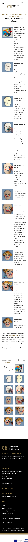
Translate (7, 362)
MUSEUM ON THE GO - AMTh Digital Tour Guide (12, 504)
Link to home (11, 448)
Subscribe (7, 463)
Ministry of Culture (7, 508)
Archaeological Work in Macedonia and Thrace (14, 516)
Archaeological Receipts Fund (9, 510)
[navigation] (4, 2)
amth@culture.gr (13, 335)
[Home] (14, 7)
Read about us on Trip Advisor (9, 496)
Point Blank (21, 530)
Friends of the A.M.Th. (7, 513)
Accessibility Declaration (8, 525)
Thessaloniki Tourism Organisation (11, 518)
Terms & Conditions (7, 522)
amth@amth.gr (9, 483)
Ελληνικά (23, 2)
